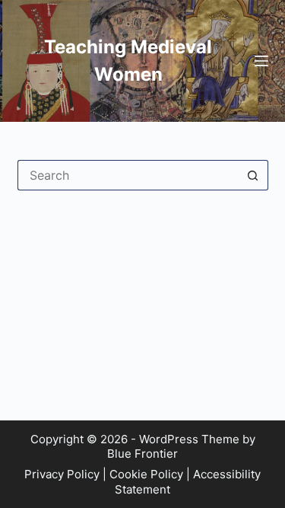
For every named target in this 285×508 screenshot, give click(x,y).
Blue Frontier (142, 453)
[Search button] (253, 175)
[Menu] (261, 61)
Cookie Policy (146, 474)
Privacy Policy (62, 474)
